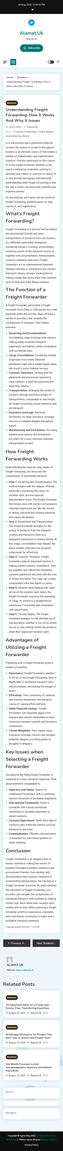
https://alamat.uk (25, 970)
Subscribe (34, 47)
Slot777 (10, 1092)
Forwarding (30, 131)
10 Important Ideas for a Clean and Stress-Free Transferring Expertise (27, 1006)
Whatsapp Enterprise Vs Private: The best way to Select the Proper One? (29, 1036)
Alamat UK (32, 127)
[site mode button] (51, 62)
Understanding (13, 136)
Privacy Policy (31, 1145)
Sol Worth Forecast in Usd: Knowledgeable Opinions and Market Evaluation (29, 1067)
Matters (50, 131)
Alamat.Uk (31, 33)
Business (11, 103)
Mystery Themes (48, 1139)
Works (26, 136)
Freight (41, 131)
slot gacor (11, 1112)
